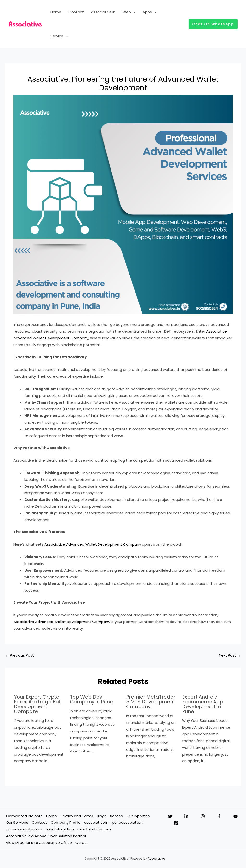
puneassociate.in (127, 822)
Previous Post (19, 655)
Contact (76, 11)
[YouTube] (235, 816)
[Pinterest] (176, 823)
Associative (156, 858)
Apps (147, 11)
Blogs (101, 815)
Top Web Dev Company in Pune (91, 699)
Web (127, 11)
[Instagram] (203, 816)
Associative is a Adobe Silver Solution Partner (46, 835)
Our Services (17, 822)
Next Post (230, 655)
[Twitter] (170, 816)
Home (55, 11)
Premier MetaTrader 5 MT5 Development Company (150, 701)
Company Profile (65, 822)
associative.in (103, 11)
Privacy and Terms (77, 815)
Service (56, 36)
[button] (133, 12)
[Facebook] (219, 816)
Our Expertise (138, 815)
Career (81, 842)
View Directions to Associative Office (39, 842)
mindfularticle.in (60, 829)
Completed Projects (24, 815)
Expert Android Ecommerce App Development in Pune (202, 704)
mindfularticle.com (94, 829)
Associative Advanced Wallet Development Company (92, 544)
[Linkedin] (186, 816)
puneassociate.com (24, 829)
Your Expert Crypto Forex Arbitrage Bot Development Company (37, 704)
